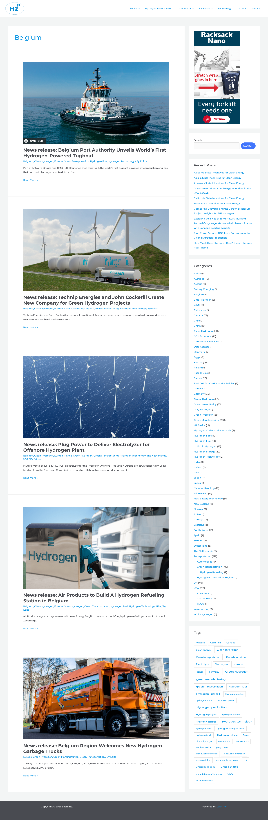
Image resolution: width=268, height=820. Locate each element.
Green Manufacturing (106, 308)
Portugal (199, 519)
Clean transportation (208, 657)
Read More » (30, 180)
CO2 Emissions (203, 336)
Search (198, 140)
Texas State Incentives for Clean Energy (217, 203)
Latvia (197, 482)
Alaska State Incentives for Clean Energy (217, 177)
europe (238, 664)
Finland (198, 367)
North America (203, 747)
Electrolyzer (221, 664)
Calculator (200, 310)
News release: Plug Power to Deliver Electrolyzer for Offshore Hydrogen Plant (86, 447)
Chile (197, 320)
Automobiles (204, 561)
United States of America (209, 774)
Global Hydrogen (204, 399)
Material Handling (204, 488)
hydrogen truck (204, 735)
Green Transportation (76, 161)
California (215, 642)
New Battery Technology (208, 498)
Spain (197, 535)
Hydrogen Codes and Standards (212, 430)
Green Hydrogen (82, 308)
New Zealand (201, 503)
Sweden (198, 540)
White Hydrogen (203, 614)
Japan (197, 477)
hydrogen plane (204, 700)
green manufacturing (211, 679)
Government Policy (205, 404)
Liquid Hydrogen (207, 446)
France (68, 308)
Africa (197, 273)
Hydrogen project (206, 714)
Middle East (201, 493)
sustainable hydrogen (227, 760)
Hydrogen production (212, 707)
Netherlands (242, 741)
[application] (172, 8)
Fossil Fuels (201, 372)
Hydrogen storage (206, 721)
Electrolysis (202, 664)
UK (195, 582)
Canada (198, 315)
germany (214, 671)
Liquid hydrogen (204, 741)
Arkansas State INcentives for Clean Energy (219, 183)
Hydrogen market (234, 694)
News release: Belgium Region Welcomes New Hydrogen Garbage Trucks (92, 748)
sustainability (203, 760)
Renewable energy (206, 753)
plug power (222, 747)
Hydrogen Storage (204, 451)
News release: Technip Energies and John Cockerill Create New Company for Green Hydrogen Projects (93, 300)
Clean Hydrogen (43, 161)
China (197, 325)
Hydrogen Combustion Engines (215, 577)
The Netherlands (156, 455)
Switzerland (201, 545)
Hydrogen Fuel (98, 161)
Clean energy (203, 650)
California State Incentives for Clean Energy (219, 198)
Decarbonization (236, 657)
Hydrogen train (203, 728)
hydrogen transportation (231, 728)
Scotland (199, 524)
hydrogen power (225, 700)
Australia (199, 278)
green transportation (209, 686)
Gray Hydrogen (202, 409)
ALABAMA (203, 593)
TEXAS (200, 603)
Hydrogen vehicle (227, 735)
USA (25, 459)
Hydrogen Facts (203, 435)
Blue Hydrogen (202, 299)
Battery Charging (204, 289)
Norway (198, 509)
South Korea (201, 530)
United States (229, 766)
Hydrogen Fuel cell (208, 693)
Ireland (198, 467)
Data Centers (201, 346)
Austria (198, 283)
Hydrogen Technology (121, 161)
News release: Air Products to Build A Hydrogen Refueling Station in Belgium (93, 598)
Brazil (197, 304)
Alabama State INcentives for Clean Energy (219, 172)
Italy (196, 472)
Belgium (28, 161)
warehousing (201, 609)
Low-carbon (224, 741)
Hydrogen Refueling (211, 572)
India (197, 462)
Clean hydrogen (228, 649)
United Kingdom (205, 767)
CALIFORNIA (204, 598)
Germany (199, 393)
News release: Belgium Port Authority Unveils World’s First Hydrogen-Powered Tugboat (94, 153)
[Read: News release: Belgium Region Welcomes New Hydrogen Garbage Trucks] (96, 698)
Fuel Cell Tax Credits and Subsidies (214, 383)
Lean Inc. (222, 806)
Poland (198, 514)
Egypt (197, 357)
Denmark (199, 351)
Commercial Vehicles (206, 341)
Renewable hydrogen (234, 753)
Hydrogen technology (237, 721)
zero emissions (204, 780)
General (198, 388)
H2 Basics (199, 425)
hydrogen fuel (238, 686)
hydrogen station (231, 714)
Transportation (202, 556)
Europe (58, 161)
